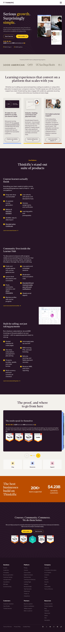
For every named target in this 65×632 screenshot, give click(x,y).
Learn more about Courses (10, 230)
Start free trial (9, 36)
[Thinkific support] (52, 464)
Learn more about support (52, 139)
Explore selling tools (32, 139)
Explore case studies (12, 139)
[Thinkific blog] (12, 464)
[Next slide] (38, 455)
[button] (31, 455)
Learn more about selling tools (11, 381)
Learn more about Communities (11, 305)
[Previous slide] (27, 455)
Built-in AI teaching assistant (9, 211)
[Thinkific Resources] (32, 464)
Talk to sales (21, 36)
